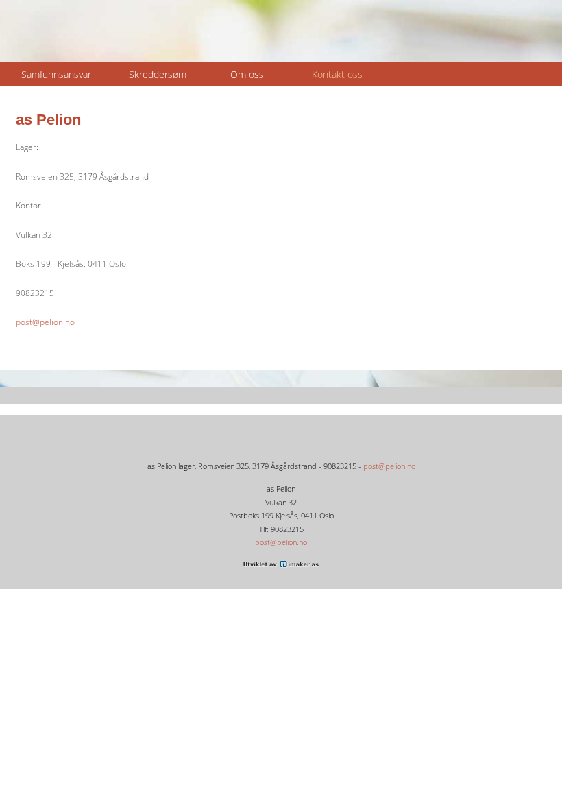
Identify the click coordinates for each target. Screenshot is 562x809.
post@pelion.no (45, 322)
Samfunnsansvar (56, 74)
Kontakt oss (337, 74)
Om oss (247, 74)
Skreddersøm (157, 74)
